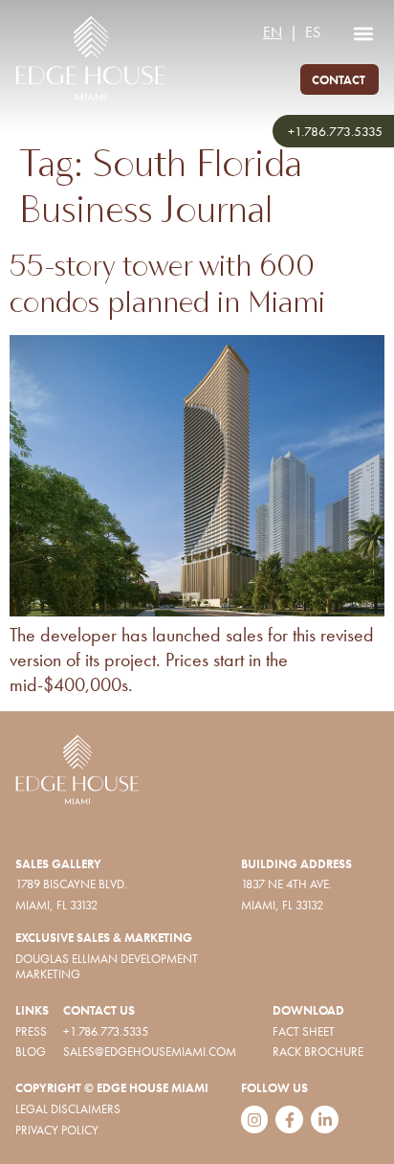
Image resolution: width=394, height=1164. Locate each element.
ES (312, 32)
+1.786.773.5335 (335, 131)
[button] (363, 33)
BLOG (30, 1051)
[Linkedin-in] (325, 1119)
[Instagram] (255, 1119)
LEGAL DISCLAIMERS (67, 1109)
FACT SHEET (304, 1031)
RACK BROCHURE (318, 1051)
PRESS (31, 1031)
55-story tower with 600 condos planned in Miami (167, 283)
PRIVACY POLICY (56, 1130)
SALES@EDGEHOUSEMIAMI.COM (149, 1051)
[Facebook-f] (289, 1119)
